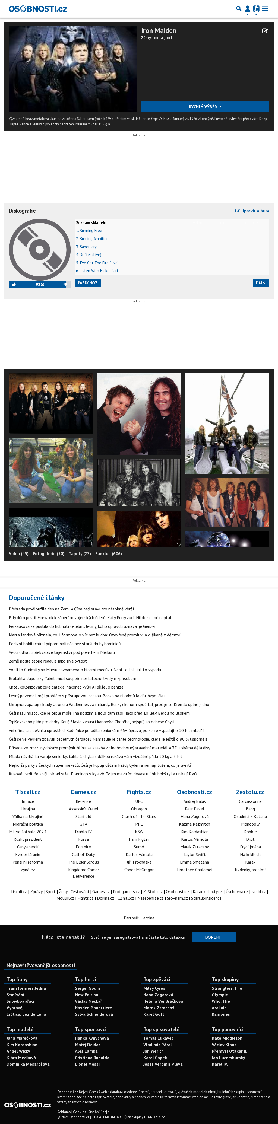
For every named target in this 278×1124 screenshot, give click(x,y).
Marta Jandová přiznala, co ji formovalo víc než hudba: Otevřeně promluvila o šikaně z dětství (95, 635)
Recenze (83, 801)
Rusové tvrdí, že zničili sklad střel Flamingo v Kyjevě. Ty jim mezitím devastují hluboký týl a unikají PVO (103, 773)
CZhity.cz (126, 898)
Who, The (221, 1001)
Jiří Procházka (139, 862)
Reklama (64, 1112)
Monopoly (250, 824)
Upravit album (254, 211)
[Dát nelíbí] (57, 284)
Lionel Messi (87, 1064)
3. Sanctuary (86, 246)
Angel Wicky (18, 1051)
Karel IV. (220, 1064)
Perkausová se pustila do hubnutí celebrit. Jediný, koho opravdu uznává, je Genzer (82, 626)
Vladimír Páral (157, 1044)
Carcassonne (250, 801)
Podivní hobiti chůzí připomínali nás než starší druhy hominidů (65, 643)
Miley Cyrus (154, 988)
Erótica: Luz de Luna (26, 1014)
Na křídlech (250, 854)
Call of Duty (83, 854)
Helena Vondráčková (163, 1001)
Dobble (250, 831)
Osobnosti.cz (194, 792)
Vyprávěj (15, 1007)
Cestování (80, 891)
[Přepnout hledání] (239, 8)
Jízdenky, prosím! (250, 869)
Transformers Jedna (26, 988)
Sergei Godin (87, 988)
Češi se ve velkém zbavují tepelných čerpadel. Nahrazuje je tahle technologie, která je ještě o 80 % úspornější (109, 739)
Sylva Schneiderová (94, 1014)
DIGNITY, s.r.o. (155, 1117)
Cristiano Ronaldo (92, 1057)
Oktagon (139, 808)
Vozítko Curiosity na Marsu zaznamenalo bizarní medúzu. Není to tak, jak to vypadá (85, 669)
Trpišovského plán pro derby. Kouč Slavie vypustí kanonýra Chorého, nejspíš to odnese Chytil (92, 721)
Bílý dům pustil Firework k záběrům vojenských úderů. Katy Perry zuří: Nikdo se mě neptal (90, 617)
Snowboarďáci (20, 1001)
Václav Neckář (88, 1001)
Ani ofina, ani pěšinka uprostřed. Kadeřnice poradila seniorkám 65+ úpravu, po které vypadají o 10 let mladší (106, 730)
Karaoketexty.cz (207, 891)
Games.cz (83, 792)
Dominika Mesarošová (28, 1064)
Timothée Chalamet (194, 869)
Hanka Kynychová (92, 1038)
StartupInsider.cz (206, 898)
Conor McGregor (139, 869)
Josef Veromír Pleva (163, 1064)
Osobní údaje (99, 1112)
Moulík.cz (65, 898)
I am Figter (139, 839)
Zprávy (36, 891)
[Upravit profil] (265, 31)
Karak (250, 862)
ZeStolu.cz (153, 891)
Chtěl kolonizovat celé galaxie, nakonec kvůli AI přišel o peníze (66, 687)
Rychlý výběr (203, 106)
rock (169, 37)
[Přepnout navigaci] (247, 8)
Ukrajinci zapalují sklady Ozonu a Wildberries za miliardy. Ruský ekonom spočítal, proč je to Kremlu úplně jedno (109, 704)
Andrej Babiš (195, 801)
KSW (139, 831)
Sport (51, 891)
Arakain (219, 1007)
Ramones (221, 1014)
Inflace (28, 801)
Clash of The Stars (139, 816)
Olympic (220, 994)
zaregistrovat (126, 937)
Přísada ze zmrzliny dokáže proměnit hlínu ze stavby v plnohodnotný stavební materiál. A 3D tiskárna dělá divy (109, 747)
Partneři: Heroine (139, 918)
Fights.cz (139, 792)
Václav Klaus (224, 1044)
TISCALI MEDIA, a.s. (107, 1117)
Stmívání (15, 994)
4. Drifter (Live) (88, 254)
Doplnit (214, 937)
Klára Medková (21, 1057)
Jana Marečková (22, 1038)
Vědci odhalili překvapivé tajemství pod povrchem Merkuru (62, 652)
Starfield (83, 816)
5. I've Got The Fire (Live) (97, 262)
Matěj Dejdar (87, 1044)
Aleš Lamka (86, 1051)
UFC (139, 801)
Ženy (63, 891)
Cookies (79, 1112)
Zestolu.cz (250, 792)
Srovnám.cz (177, 898)
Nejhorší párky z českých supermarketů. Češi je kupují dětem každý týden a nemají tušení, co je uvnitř (100, 765)
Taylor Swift (194, 854)
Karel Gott (153, 1014)
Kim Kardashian (194, 831)
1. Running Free (89, 230)
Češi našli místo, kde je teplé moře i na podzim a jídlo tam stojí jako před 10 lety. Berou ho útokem (99, 713)
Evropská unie (27, 854)
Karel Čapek (155, 1057)
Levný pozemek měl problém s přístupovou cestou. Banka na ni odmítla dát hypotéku (87, 695)
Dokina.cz (105, 898)
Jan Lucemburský (228, 1057)
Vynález (28, 869)
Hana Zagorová (195, 816)
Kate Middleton (227, 1038)
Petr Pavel (194, 808)
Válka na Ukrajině (27, 816)
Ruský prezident (28, 839)
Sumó (139, 846)
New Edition (86, 994)
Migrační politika (28, 824)
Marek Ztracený (194, 846)
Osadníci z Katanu (250, 816)
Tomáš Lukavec (158, 1038)
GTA (83, 824)
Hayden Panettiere (93, 1007)
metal (159, 37)
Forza (83, 839)
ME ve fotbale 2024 (27, 831)
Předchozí (88, 282)
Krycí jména (250, 846)
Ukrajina (28, 808)
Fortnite (83, 846)
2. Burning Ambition (92, 238)
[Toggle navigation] (265, 8)
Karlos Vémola (139, 854)
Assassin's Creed (83, 808)
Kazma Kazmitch (194, 824)
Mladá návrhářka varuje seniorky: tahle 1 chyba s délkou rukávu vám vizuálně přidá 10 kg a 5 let (95, 756)
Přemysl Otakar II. (229, 1051)
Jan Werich (153, 1051)
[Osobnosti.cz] (38, 8)
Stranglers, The (227, 988)
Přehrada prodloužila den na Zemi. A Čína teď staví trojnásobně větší (71, 609)
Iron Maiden (158, 30)
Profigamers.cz (126, 891)
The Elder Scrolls (83, 862)
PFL (139, 824)
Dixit (250, 839)
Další (261, 282)
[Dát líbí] (22, 284)
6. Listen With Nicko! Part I (98, 270)
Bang (250, 808)
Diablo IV (83, 831)
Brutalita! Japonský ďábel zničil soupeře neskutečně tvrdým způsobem (72, 678)
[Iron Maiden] (73, 68)
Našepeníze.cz (150, 898)
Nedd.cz (258, 891)
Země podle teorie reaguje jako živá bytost (48, 661)
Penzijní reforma (27, 862)
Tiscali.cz (27, 792)
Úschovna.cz (237, 891)
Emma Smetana (194, 862)
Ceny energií (28, 846)
